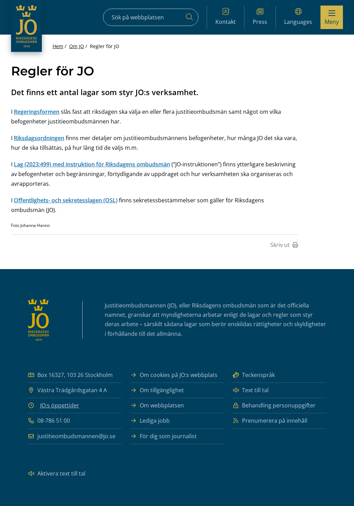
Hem (58, 46)
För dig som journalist (168, 436)
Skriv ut (280, 245)
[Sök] (189, 17)
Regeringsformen (36, 112)
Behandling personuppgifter (279, 405)
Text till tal (255, 390)
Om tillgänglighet (162, 390)
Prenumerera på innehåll (274, 420)
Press (260, 22)
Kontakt (225, 22)
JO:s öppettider (59, 405)
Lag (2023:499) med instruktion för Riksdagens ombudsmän (92, 164)
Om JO (76, 46)
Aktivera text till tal (61, 473)
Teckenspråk (258, 375)
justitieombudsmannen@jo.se (76, 436)
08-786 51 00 (53, 420)
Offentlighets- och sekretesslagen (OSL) (66, 200)
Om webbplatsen (162, 405)
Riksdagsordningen (39, 138)
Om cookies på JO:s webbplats (178, 375)
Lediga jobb (155, 420)
